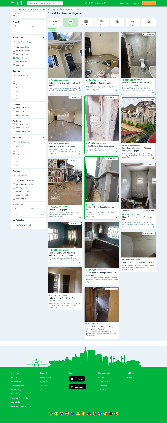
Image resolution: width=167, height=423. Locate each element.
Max (32, 26)
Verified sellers (23, 225)
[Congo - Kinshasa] (100, 413)
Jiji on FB (101, 377)
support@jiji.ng (45, 377)
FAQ (41, 390)
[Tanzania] (62, 413)
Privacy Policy (16, 390)
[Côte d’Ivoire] (83, 413)
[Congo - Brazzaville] (105, 413)
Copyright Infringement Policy (21, 406)
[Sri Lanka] (94, 413)
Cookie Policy (16, 402)
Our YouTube (102, 386)
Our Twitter (102, 390)
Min (15, 26)
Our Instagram (103, 381)
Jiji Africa (130, 377)
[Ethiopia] (72, 413)
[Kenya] (51, 413)
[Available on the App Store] (77, 379)
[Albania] (111, 413)
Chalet (51, 30)
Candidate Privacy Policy (20, 398)
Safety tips (44, 381)
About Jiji (14, 377)
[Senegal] (78, 413)
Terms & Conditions (18, 386)
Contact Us (44, 386)
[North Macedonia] (116, 413)
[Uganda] (56, 413)
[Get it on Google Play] (77, 387)
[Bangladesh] (89, 413)
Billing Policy (15, 394)
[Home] (19, 3)
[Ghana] (67, 413)
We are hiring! (16, 381)
